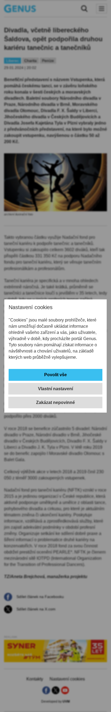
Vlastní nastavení (55, 388)
